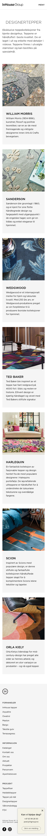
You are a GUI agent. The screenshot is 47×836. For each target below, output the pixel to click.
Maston (5, 721)
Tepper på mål (9, 797)
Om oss (6, 757)
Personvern (7, 770)
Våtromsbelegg (9, 806)
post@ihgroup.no (31, 822)
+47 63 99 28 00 (31, 819)
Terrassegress (8, 734)
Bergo (5, 725)
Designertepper (9, 801)
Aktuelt (5, 761)
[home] (12, 5)
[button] (41, 5)
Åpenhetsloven (9, 774)
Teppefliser (7, 788)
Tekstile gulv (8, 729)
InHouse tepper (9, 708)
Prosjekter (7, 765)
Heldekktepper (9, 793)
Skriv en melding (31, 828)
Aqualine (6, 712)
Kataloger (7, 748)
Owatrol (6, 716)
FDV (4, 810)
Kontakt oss (8, 752)
